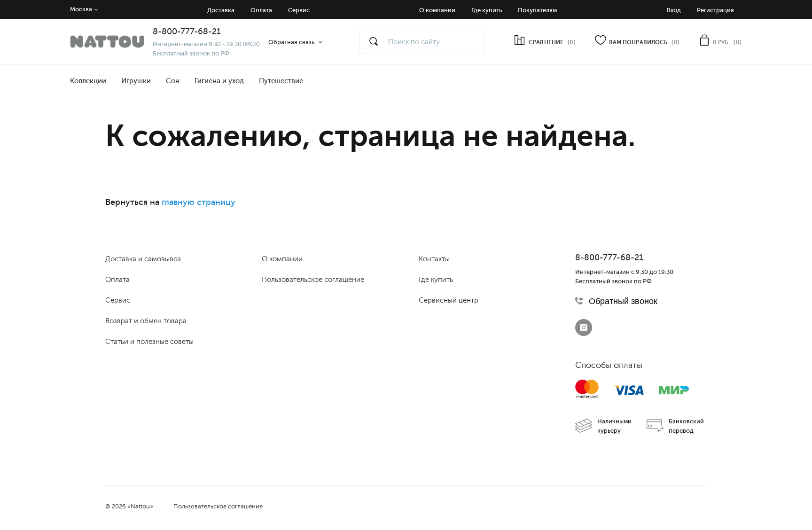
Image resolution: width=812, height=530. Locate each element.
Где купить (486, 10)
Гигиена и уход (219, 81)
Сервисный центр (448, 300)
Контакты (434, 259)
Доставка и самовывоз (143, 259)
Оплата (261, 10)
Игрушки (136, 81)
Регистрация (715, 10)
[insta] (583, 327)
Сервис (299, 10)
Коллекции (88, 81)
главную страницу (198, 202)
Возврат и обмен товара (146, 321)
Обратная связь (291, 42)
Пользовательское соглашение (313, 279)
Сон (173, 81)
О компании (437, 10)
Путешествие (281, 81)
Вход (674, 10)
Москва (81, 9)
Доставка (220, 10)
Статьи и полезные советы (149, 341)
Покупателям (537, 10)
